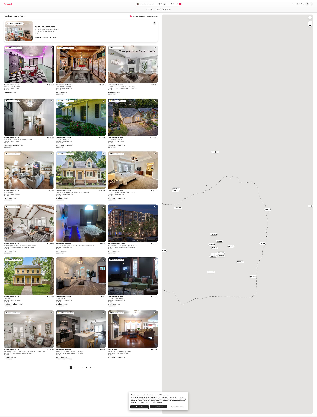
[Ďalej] (94, 367)
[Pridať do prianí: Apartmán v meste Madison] (103, 47)
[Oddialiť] (310, 25)
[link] (67, 367)
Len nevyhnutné (158, 407)
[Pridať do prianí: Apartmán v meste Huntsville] (155, 206)
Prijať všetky (139, 407)
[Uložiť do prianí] (154, 23)
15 (90, 367)
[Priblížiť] (310, 22)
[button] (38, 38)
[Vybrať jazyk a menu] (307, 4)
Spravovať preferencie (177, 407)
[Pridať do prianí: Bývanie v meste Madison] (51, 47)
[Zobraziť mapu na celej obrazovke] (310, 17)
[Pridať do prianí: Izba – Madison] (155, 312)
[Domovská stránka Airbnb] (8, 4)
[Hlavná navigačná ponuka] (311, 4)
